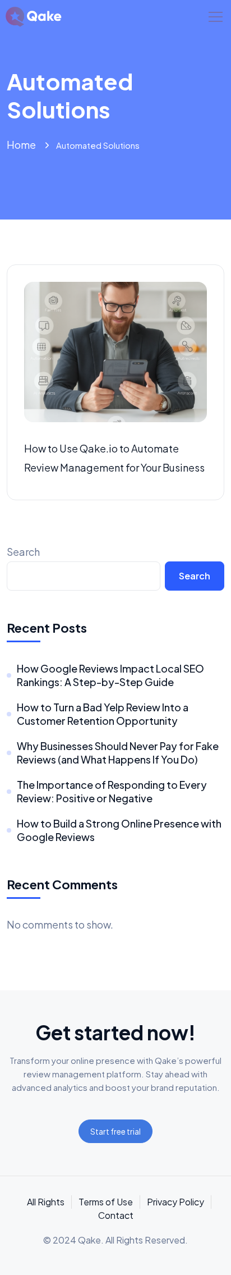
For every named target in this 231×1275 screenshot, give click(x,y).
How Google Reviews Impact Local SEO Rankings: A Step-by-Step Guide (110, 675)
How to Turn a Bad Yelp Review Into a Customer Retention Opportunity (102, 714)
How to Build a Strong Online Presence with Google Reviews (119, 830)
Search (23, 551)
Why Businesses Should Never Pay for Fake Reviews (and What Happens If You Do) (118, 752)
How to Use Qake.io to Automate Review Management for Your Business (114, 458)
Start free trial (115, 1131)
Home (21, 144)
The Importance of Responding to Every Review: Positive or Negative (112, 791)
